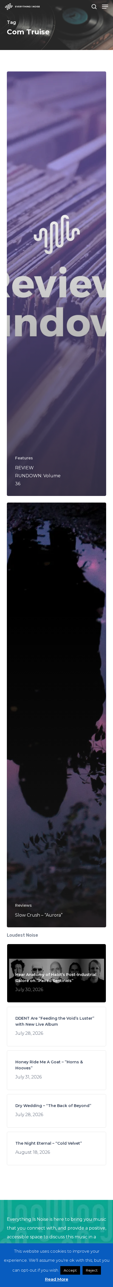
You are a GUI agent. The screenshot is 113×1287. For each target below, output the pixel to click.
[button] (105, 6)
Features (24, 458)
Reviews (23, 905)
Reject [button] (92, 1270)
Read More (56, 1279)
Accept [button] (70, 1270)
